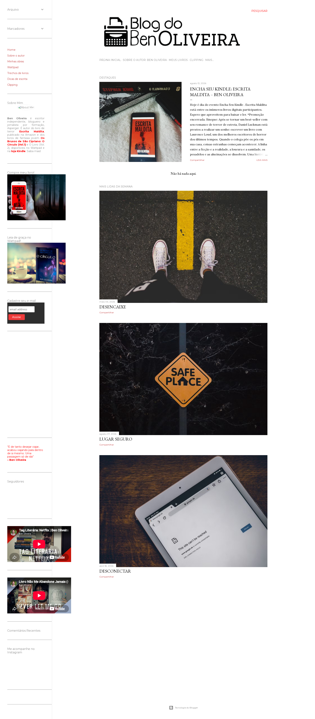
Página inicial (110, 60)
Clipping (196, 60)
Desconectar (115, 571)
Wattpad (12, 67)
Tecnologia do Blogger (186, 707)
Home (11, 49)
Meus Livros (178, 60)
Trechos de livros (17, 73)
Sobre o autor (16, 55)
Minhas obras (15, 61)
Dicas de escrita (17, 79)
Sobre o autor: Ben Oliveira (145, 60)
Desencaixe (112, 307)
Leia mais (261, 160)
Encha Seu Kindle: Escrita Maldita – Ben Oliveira (220, 91)
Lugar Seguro (115, 439)
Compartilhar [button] (197, 160)
